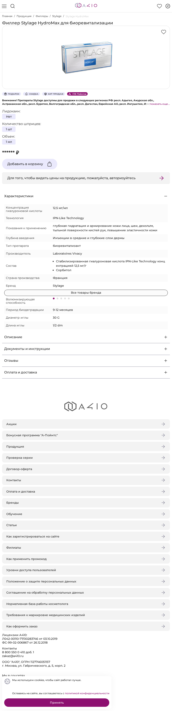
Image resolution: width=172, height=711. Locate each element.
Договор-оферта (19, 469)
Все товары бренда (86, 292)
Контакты (13, 480)
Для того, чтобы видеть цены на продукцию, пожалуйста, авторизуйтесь (71, 178)
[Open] (165, 60)
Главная (7, 16)
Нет (9, 116)
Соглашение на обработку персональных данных (45, 592)
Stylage (56, 16)
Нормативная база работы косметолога (37, 604)
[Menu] (4, 6)
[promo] (168, 6)
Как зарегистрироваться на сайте (32, 536)
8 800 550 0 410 (13, 652)
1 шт (9, 129)
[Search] (12, 6)
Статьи (11, 525)
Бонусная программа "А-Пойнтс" (32, 435)
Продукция (24, 16)
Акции (11, 424)
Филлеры (42, 16)
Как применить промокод (26, 559)
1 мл (9, 142)
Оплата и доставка (20, 491)
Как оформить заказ (22, 626)
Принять (57, 702)
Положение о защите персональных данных (41, 581)
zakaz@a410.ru (12, 656)
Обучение (14, 514)
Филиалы (13, 547)
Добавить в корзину (25, 164)
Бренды (12, 503)
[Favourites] (159, 6)
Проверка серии (19, 458)
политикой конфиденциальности (87, 693)
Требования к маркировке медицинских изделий (45, 615)
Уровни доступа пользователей (31, 570)
